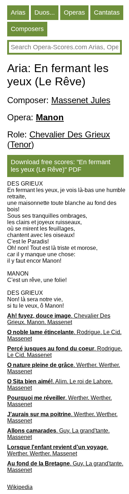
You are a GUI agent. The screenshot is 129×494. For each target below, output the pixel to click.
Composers (27, 28)
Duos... (44, 12)
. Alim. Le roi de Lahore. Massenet (60, 384)
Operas (74, 12)
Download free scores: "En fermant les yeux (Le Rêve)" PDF (60, 165)
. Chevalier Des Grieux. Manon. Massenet (58, 319)
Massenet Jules (80, 100)
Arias (18, 12)
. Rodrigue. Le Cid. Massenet (64, 335)
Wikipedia (20, 487)
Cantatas (107, 12)
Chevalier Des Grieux (69, 134)
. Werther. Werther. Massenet (63, 368)
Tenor (20, 144)
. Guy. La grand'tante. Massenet (58, 434)
